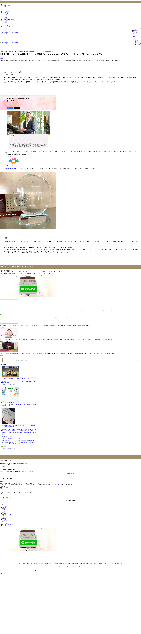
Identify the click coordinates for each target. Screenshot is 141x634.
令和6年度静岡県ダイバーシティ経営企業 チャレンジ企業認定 (12, 325)
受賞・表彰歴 (105, 563)
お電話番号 (3, 488)
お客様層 (95, 563)
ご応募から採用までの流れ (57, 563)
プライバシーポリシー (8, 26)
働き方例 (42, 563)
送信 (1, 493)
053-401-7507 (59, 484)
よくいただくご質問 (66, 563)
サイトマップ (119, 563)
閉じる (56, 318)
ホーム (21, 563)
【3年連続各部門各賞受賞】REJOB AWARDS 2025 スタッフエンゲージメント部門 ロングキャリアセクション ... (22, 310)
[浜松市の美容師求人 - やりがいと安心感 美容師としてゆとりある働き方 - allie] (11, 33)
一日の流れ (50, 563)
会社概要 (76, 563)
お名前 (2, 486)
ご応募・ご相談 (85, 563)
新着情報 (2, 58)
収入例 (46, 563)
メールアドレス (4, 487)
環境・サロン (38, 563)
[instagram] (2, 561)
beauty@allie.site (14, 481)
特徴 (34, 563)
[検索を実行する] (67, 317)
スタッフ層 (90, 563)
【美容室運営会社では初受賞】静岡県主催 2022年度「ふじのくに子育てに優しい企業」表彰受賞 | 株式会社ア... (22, 353)
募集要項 (24, 563)
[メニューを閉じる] (1, 0)
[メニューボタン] (140, 28)
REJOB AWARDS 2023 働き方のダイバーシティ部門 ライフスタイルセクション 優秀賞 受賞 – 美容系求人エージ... (22, 339)
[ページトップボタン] (1, 573)
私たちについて (7, 7)
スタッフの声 (100, 563)
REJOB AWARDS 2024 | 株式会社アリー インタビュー (15, 168)
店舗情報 (72, 563)
